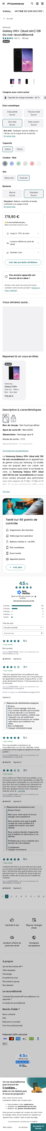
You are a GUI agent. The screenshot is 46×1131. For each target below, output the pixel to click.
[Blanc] (38, 163)
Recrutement (8, 985)
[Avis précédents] (2, 896)
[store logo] (15, 3)
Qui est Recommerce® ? (13, 966)
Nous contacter (9, 1014)
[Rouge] (32, 163)
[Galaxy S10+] (14, 373)
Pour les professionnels (12, 1025)
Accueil (10, 19)
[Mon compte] (37, 3)
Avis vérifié (8, 644)
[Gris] (25, 163)
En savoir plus (9, 136)
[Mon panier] (42, 3)
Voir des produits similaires (23, 262)
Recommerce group (11, 981)
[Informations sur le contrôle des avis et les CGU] (35, 596)
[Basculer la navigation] (3, 3)
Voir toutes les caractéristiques (15, 451)
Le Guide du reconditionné (14, 1003)
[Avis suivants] (44, 896)
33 (39, 896)
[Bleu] (11, 163)
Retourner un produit (11, 1022)
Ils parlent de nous (10, 978)
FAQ (4, 1018)
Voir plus (6, 491)
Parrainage (7, 974)
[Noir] (5, 163)
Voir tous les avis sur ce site (23, 601)
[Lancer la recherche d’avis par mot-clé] (42, 633)
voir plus (21, 791)
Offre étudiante (9, 970)
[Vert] (18, 163)
